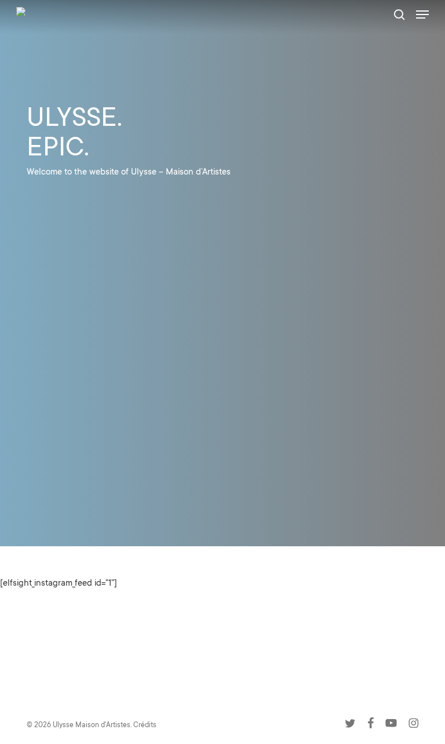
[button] (422, 14)
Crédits (144, 725)
